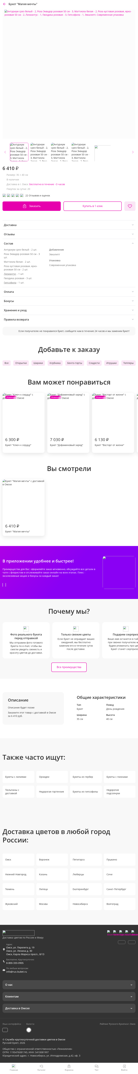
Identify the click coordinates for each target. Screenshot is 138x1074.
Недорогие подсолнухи (113, 791)
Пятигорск (79, 859)
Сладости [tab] (94, 363)
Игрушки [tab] (111, 363)
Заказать (35, 206)
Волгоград (112, 904)
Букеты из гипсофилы (85, 791)
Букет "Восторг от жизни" (109, 421)
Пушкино (112, 859)
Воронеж (44, 859)
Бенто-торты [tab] (74, 363)
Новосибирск (80, 904)
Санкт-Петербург (116, 889)
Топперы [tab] (128, 363)
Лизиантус (10, 273)
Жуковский (11, 904)
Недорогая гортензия (51, 791)
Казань (43, 874)
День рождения (115, 708)
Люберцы (78, 874)
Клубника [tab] (55, 363)
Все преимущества (69, 667)
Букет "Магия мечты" (17, 528)
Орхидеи (44, 776)
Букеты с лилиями (15, 776)
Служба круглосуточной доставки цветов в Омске (35, 1039)
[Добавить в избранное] (129, 206)
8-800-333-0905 (15, 963)
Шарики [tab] (38, 363)
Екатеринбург (81, 889)
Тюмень (9, 889)
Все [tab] (7, 363)
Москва (43, 904)
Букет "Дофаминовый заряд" (66, 421)
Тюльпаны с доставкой (12, 791)
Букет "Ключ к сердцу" (18, 421)
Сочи (109, 874)
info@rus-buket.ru (16, 971)
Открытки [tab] (21, 363)
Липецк (43, 889)
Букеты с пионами (117, 776)
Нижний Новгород (15, 874)
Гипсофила (10, 282)
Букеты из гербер (83, 776)
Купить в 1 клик (93, 206)
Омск (8, 859)
